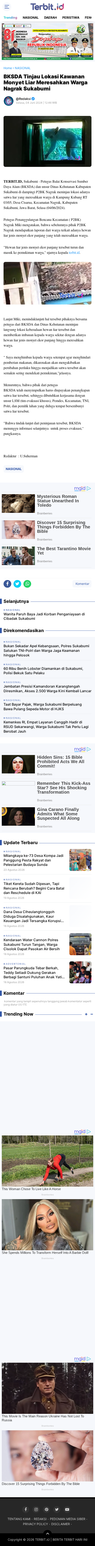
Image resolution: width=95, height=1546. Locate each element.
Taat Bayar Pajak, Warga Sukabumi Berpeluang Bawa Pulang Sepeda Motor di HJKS (43, 706)
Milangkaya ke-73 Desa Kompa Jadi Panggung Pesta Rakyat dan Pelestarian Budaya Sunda (33, 860)
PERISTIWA (70, 17)
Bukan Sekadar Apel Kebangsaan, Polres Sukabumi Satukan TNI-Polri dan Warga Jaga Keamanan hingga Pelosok (46, 650)
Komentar (82, 584)
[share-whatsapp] (27, 584)
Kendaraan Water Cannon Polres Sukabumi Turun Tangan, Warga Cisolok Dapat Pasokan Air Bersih (32, 944)
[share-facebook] (7, 584)
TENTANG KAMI (19, 1519)
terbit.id (74, 252)
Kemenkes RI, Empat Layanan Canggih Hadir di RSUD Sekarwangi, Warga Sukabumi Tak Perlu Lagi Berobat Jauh (46, 726)
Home (8, 68)
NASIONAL (31, 17)
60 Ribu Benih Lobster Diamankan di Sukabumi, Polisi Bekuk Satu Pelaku (43, 670)
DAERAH (50, 17)
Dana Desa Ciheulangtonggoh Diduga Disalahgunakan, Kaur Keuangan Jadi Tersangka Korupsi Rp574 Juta (32, 916)
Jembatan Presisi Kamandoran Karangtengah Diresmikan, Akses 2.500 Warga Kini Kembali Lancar (47, 688)
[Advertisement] (47, 1073)
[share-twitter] (17, 584)
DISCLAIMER (60, 1524)
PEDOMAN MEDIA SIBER (67, 1519)
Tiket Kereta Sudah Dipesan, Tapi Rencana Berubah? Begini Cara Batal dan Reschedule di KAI (34, 888)
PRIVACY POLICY (35, 1524)
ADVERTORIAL (16, 963)
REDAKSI (40, 1519)
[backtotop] (47, 1534)
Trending (10, 17)
